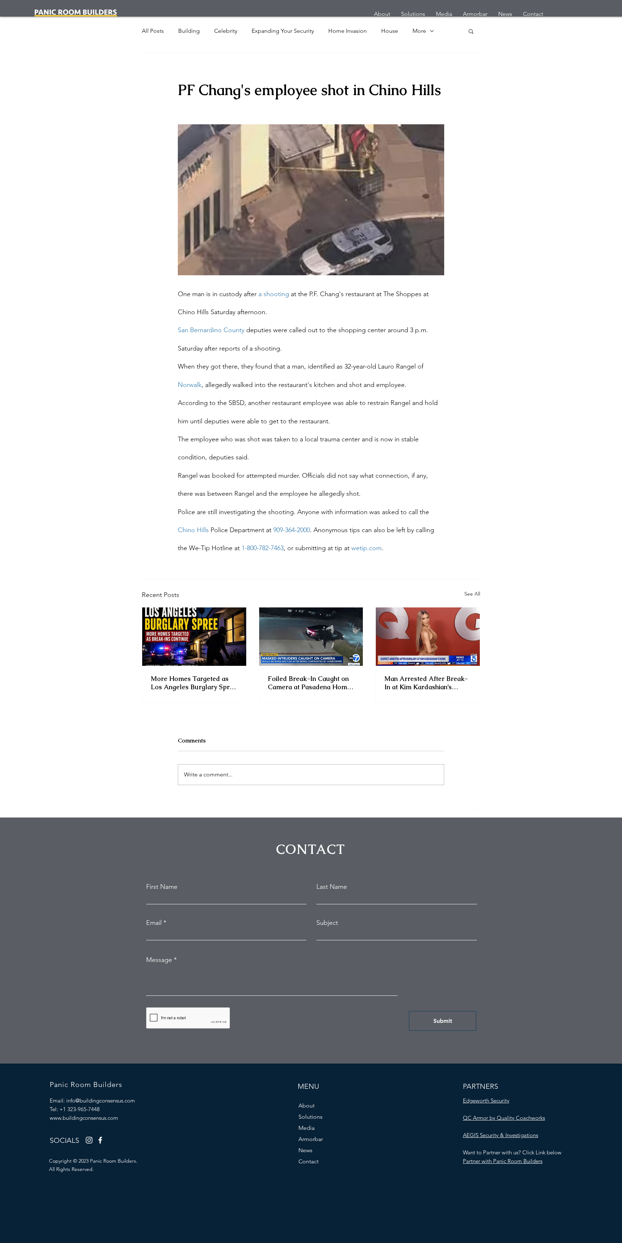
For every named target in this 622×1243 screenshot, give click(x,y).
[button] (471, 31)
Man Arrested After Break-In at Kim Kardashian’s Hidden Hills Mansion (426, 682)
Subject (327, 922)
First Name (161, 886)
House (389, 30)
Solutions (310, 1116)
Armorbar (310, 1139)
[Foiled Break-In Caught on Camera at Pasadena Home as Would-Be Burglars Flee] (311, 636)
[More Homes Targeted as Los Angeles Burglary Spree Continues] (194, 636)
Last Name (331, 886)
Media (306, 1127)
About (306, 1105)
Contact (308, 1161)
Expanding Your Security (283, 30)
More (419, 30)
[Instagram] (89, 1140)
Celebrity (225, 30)
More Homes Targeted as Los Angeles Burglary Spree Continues (194, 682)
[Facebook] (100, 1140)
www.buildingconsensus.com (84, 1117)
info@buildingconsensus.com (100, 1100)
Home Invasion (347, 30)
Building (189, 30)
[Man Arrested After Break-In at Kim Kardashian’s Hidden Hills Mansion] (428, 636)
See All (472, 594)
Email (154, 922)
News (305, 1150)
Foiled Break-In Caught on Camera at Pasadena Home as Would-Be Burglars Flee (309, 682)
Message (159, 960)
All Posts (153, 30)
